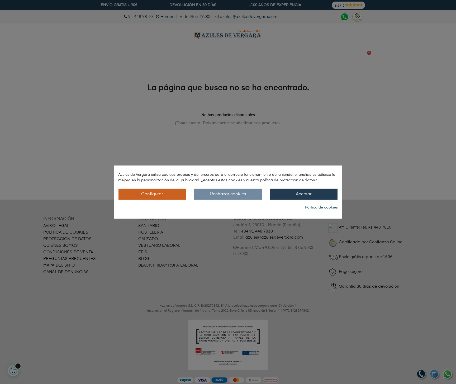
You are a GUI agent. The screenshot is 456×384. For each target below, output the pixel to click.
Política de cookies (321, 207)
